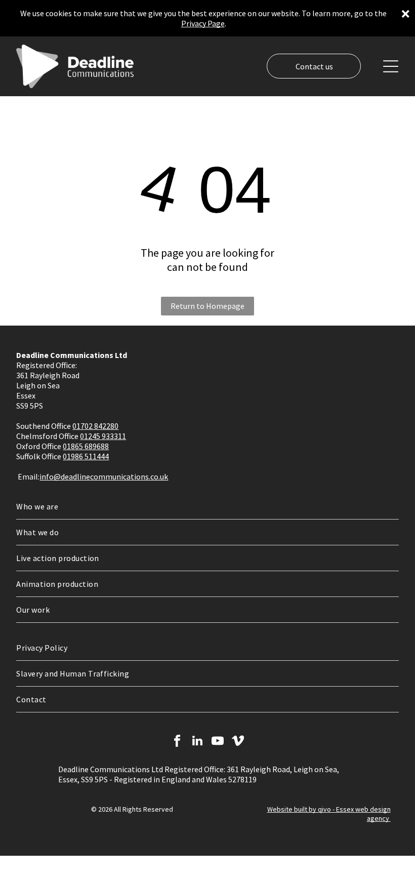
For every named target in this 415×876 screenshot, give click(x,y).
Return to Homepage (207, 306)
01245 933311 (103, 436)
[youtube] (218, 742)
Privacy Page (203, 23)
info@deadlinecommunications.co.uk (103, 476)
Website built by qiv (297, 809)
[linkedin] (197, 742)
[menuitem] (207, 507)
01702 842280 (95, 426)
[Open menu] (390, 66)
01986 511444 (86, 456)
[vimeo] (238, 742)
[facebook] (177, 742)
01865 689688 (86, 446)
